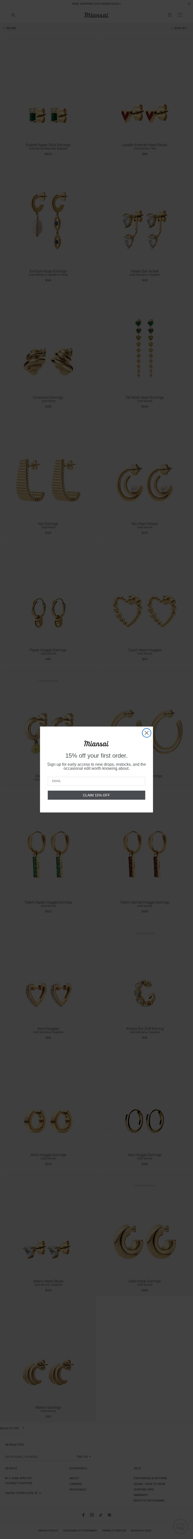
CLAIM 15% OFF (96, 795)
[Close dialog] (146, 732)
